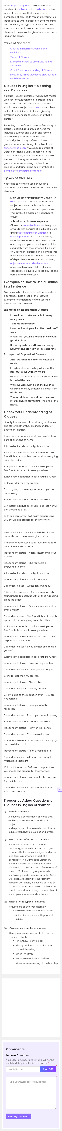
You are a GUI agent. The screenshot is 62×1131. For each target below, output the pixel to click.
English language (20, 5)
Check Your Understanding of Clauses (31, 70)
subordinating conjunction (32, 232)
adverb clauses (39, 263)
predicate (40, 9)
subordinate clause (34, 225)
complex (9, 170)
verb (38, 107)
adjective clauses (20, 263)
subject (23, 9)
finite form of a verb (15, 148)
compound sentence (29, 170)
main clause (17, 201)
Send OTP (48, 1069)
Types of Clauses (19, 57)
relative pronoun (19, 236)
